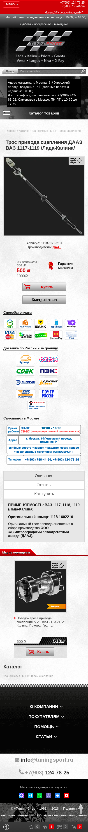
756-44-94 (72, 6)
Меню (10, 4)
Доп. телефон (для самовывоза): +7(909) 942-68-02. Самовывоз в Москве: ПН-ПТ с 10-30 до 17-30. (42, 99)
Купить (47, 287)
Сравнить (73, 161)
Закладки (31, 827)
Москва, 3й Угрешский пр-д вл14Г (64, 12)
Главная (11, 130)
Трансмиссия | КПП (43, 130)
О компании (44, 706)
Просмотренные (45, 827)
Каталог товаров (44, 113)
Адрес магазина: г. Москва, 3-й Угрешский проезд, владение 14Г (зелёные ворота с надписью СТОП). (39, 87)
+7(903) (47, 772)
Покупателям (44, 716)
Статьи (44, 736)
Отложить (79, 161)
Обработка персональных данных (62, 815)
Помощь (44, 726)
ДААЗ (57, 247)
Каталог (24, 130)
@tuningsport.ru (47, 760)
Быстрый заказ (44, 300)
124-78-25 (72, 2)
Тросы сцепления (69, 130)
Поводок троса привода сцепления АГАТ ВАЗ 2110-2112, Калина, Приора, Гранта (41, 621)
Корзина (74, 827)
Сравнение (59, 827)
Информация (6, 827)
